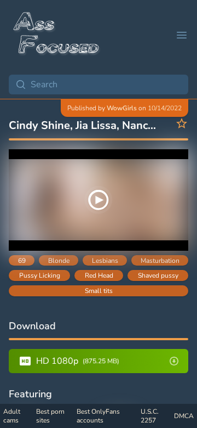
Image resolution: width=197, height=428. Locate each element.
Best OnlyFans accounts (98, 416)
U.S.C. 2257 (150, 416)
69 (22, 260)
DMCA (184, 416)
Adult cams (11, 416)
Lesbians (105, 260)
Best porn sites (50, 416)
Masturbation (160, 260)
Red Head (99, 275)
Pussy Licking (39, 275)
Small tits (99, 290)
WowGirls (122, 108)
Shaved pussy (158, 275)
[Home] (57, 35)
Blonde (58, 260)
